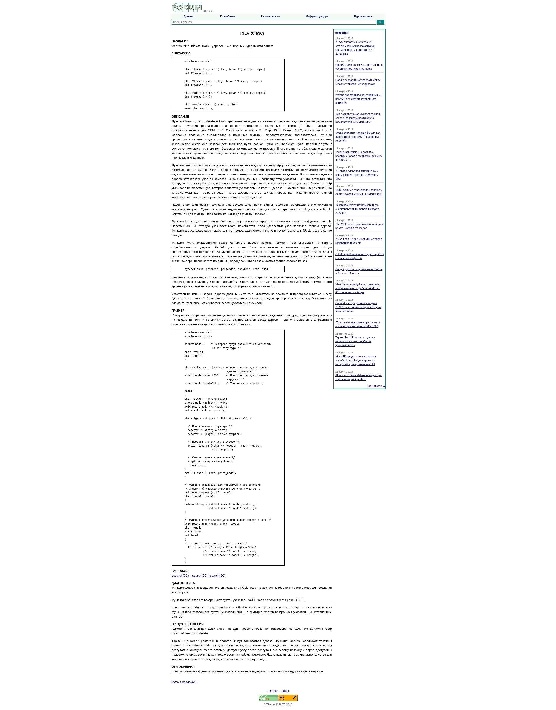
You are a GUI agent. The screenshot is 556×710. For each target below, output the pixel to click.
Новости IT (342, 32)
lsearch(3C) (217, 575)
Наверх (284, 690)
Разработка (227, 16)
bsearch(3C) (180, 575)
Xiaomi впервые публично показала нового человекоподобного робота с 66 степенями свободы (357, 288)
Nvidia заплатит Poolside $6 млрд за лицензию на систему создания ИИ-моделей (357, 136)
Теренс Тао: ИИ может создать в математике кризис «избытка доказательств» (355, 341)
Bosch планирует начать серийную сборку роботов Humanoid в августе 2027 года (357, 209)
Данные (189, 16)
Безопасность (270, 16)
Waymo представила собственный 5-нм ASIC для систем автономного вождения (358, 99)
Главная (272, 690)
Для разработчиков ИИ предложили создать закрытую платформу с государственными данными (357, 118)
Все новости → (376, 386)
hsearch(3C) (199, 575)
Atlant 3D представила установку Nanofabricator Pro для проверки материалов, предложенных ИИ (355, 360)
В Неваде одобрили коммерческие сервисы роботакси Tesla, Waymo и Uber (357, 174)
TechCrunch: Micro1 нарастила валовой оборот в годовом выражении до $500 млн (358, 156)
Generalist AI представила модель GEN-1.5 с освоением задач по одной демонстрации (358, 307)
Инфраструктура (317, 16)
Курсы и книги (363, 16)
